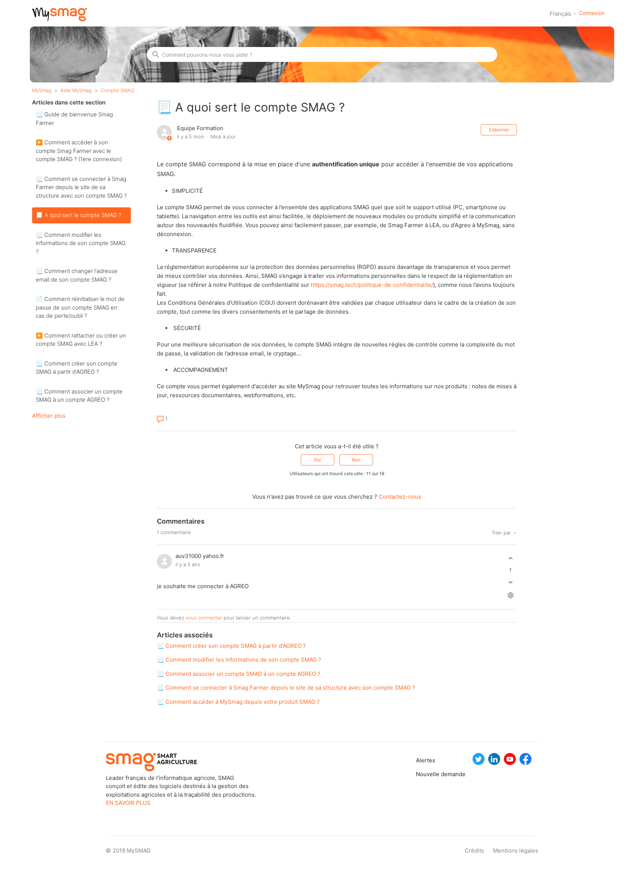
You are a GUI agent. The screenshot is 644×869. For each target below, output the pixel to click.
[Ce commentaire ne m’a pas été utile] (510, 582)
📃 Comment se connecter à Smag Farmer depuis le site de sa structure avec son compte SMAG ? (81, 187)
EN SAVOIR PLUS (128, 802)
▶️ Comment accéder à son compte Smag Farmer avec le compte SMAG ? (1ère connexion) (79, 151)
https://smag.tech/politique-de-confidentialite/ (372, 284)
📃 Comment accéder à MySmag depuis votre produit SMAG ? (238, 701)
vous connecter (204, 618)
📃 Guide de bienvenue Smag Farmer (74, 118)
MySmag (41, 90)
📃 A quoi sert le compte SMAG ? (78, 215)
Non (356, 459)
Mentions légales (515, 850)
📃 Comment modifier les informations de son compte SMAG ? (81, 243)
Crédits (474, 850)
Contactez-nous (400, 496)
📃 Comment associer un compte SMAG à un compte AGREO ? (79, 396)
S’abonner (499, 129)
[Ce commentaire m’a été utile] (510, 558)
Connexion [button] (591, 13)
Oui (317, 459)
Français (561, 13)
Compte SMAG (118, 90)
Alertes (424, 760)
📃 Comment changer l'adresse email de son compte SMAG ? (76, 275)
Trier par (502, 533)
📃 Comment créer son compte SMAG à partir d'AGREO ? (76, 368)
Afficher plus (49, 415)
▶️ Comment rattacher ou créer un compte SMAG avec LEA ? (81, 340)
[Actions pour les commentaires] (510, 595)
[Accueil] (59, 19)
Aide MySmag (76, 90)
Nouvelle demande (424, 774)
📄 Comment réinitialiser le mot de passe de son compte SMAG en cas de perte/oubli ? (80, 307)
